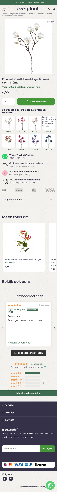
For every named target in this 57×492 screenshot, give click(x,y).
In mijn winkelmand (38, 101)
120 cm (22, 149)
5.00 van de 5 (36, 364)
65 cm (8, 131)
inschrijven (47, 449)
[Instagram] (11, 479)
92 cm (48, 131)
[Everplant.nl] (28, 9)
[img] (14, 305)
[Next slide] (55, 328)
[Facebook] (5, 479)
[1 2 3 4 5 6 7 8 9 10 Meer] (8, 101)
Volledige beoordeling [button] (19, 343)
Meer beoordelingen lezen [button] (28, 353)
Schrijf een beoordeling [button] (28, 393)
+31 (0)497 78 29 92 (17, 158)
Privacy (43, 487)
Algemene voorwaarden (29, 487)
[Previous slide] (2, 328)
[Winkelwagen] (53, 9)
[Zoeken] (49, 9)
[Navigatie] (4, 8)
